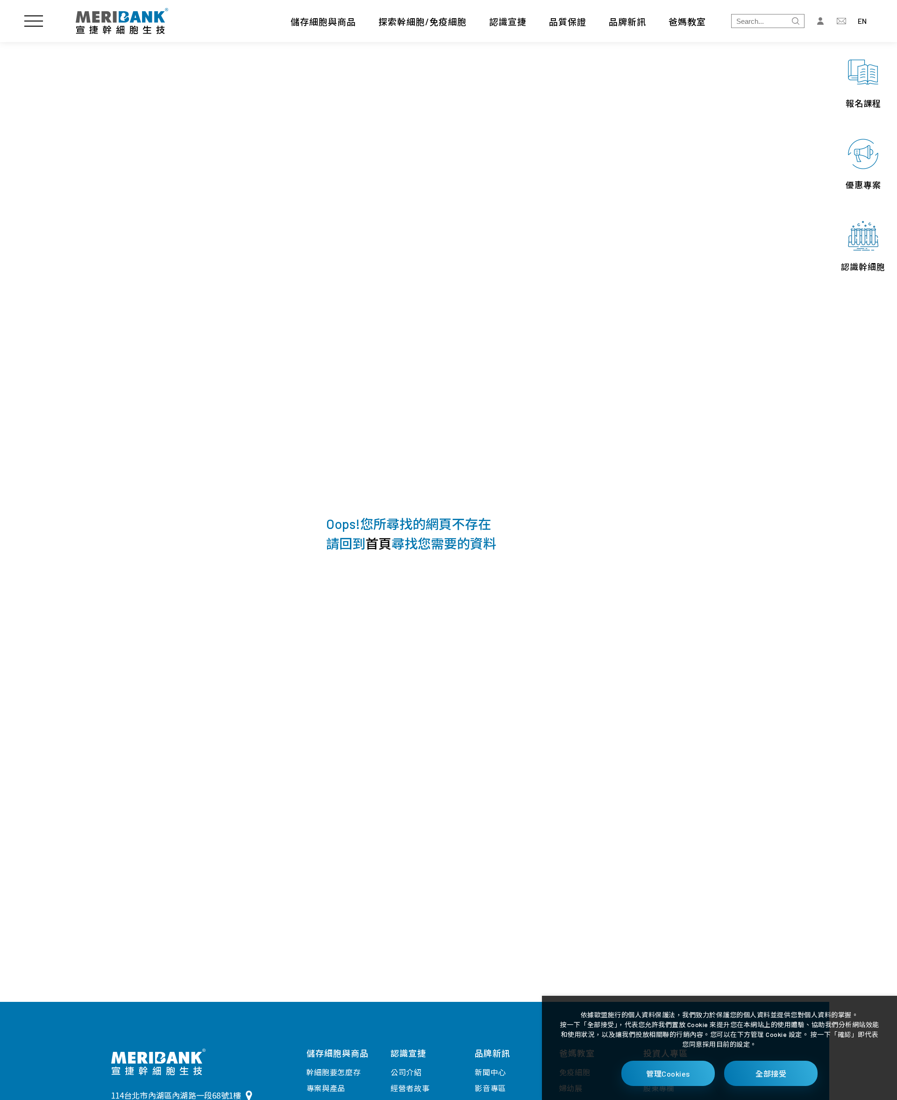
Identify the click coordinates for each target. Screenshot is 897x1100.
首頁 (378, 543)
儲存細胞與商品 (323, 21)
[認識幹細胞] (863, 246)
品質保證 (567, 21)
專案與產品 (326, 1088)
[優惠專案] (863, 165)
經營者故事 (410, 1088)
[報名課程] (863, 83)
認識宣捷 (508, 21)
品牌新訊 (627, 21)
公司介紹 (406, 1072)
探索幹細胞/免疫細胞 (422, 21)
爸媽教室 (687, 21)
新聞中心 (490, 1072)
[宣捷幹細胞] (122, 21)
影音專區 (490, 1088)
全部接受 (770, 1073)
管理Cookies (668, 1073)
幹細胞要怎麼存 (333, 1072)
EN (862, 20)
